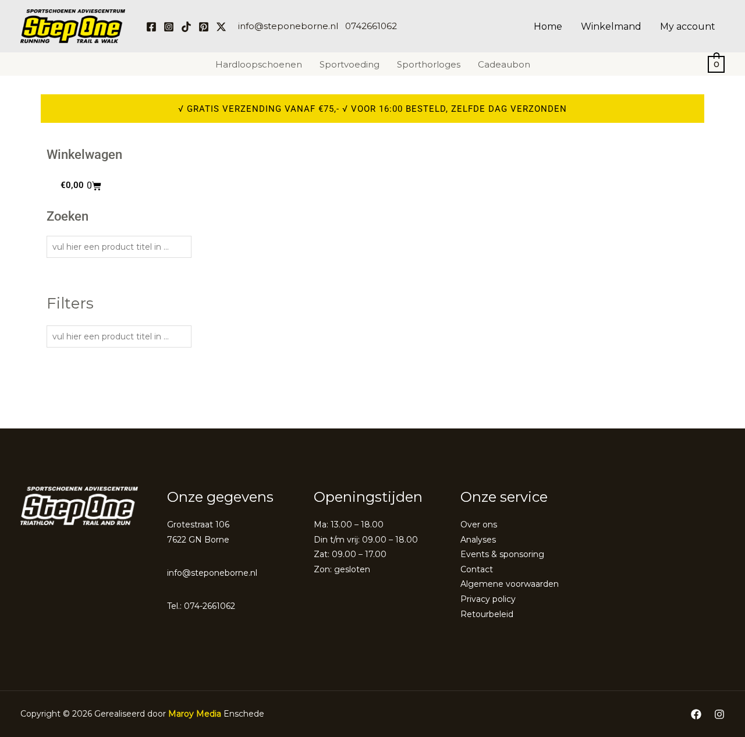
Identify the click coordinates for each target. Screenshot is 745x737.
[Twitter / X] (221, 27)
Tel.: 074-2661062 (201, 606)
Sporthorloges (428, 64)
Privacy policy (488, 599)
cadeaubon (504, 64)
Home (548, 26)
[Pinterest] (203, 27)
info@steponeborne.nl (288, 25)
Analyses (478, 539)
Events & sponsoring (502, 554)
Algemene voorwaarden (509, 584)
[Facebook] (151, 27)
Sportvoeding (349, 64)
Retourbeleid (486, 614)
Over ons (478, 524)
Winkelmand (611, 26)
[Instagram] (169, 27)
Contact (476, 569)
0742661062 (371, 25)
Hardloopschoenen (258, 64)
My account (687, 26)
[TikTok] (186, 27)
